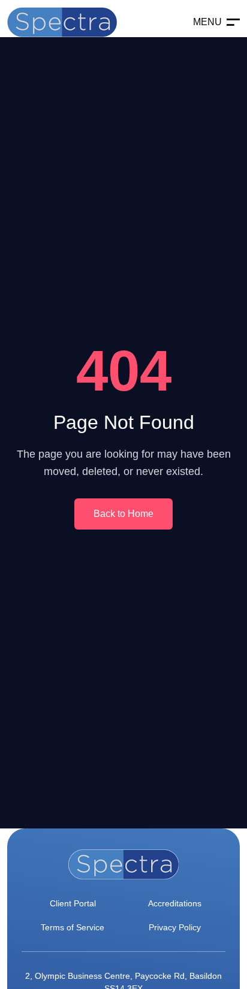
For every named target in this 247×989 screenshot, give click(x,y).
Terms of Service (72, 927)
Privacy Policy (175, 927)
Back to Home (123, 514)
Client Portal (73, 903)
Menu (207, 22)
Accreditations (174, 903)
